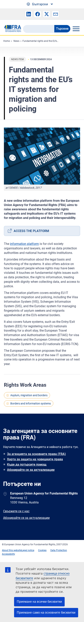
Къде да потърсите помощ (26, 464)
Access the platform (31, 231)
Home (6, 41)
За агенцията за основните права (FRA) (36, 454)
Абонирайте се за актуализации (31, 470)
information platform (24, 244)
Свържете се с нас (16, 511)
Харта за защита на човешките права (35, 459)
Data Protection (58, 550)
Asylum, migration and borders (28, 395)
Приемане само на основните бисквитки (46, 612)
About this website (11, 550)
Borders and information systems (30, 403)
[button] (28, 14)
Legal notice (27, 550)
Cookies (42, 550)
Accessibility (8, 554)
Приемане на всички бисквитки (39, 601)
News (16, 41)
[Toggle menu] (76, 29)
